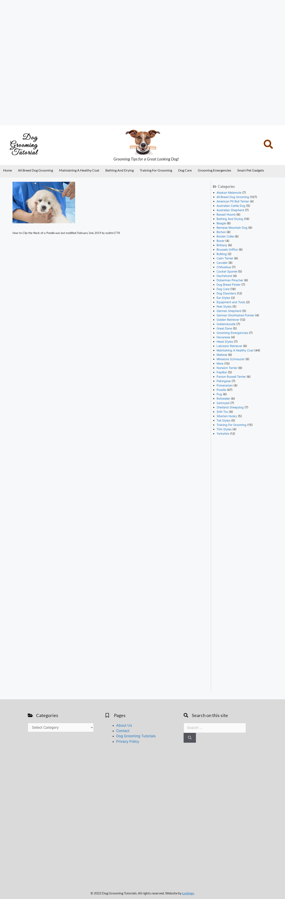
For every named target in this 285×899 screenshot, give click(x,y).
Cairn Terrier (225, 258)
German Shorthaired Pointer (235, 315)
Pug (219, 394)
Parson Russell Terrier (231, 376)
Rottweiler (223, 398)
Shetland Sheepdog (230, 407)
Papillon (222, 372)
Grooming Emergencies (214, 170)
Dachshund (224, 276)
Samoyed (223, 403)
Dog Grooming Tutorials (136, 736)
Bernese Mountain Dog (232, 227)
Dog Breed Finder (229, 284)
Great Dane (224, 328)
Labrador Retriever (229, 346)
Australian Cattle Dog (231, 205)
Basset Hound (226, 214)
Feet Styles (224, 306)
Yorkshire (223, 433)
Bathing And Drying (119, 170)
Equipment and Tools (231, 302)
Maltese (222, 354)
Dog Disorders (226, 293)
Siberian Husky (227, 416)
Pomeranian (225, 385)
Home (7, 170)
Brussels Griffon (227, 249)
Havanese (223, 337)
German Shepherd (229, 311)
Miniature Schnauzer (231, 359)
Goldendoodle (226, 324)
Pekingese (224, 381)
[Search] (190, 738)
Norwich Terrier (227, 368)
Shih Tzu (222, 411)
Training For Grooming (156, 170)
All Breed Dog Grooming (35, 170)
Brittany (222, 245)
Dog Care (185, 170)
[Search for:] (215, 728)
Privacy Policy (127, 741)
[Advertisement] (125, 62)
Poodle (221, 389)
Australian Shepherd (230, 210)
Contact (122, 731)
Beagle (221, 223)
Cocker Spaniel (227, 271)
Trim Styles (224, 429)
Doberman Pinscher (230, 280)
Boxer (220, 240)
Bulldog (222, 254)
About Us (124, 725)
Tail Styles (223, 420)
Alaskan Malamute (229, 192)
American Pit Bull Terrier (233, 201)
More (220, 363)
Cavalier (222, 262)
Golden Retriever (228, 319)
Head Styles (225, 341)
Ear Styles (223, 297)
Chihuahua (224, 267)
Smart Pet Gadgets (250, 170)
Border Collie (225, 236)
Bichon (221, 232)
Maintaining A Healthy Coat (79, 170)
